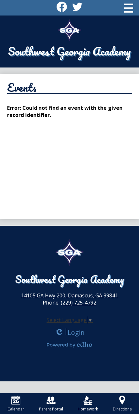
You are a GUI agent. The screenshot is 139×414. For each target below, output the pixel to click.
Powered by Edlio (69, 344)
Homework (88, 409)
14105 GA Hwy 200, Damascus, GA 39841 (69, 295)
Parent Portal (51, 409)
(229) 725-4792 (78, 302)
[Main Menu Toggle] (129, 8)
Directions (122, 409)
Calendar (15, 409)
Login (70, 332)
